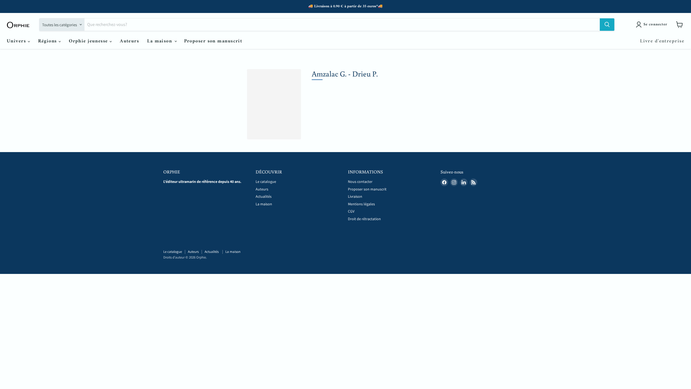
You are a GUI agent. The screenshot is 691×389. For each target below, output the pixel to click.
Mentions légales (361, 204)
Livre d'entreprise (662, 41)
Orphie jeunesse (89, 41)
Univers (17, 41)
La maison (160, 41)
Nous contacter (360, 181)
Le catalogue (266, 181)
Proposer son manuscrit (213, 41)
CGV (351, 211)
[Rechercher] (607, 24)
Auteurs (129, 41)
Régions (48, 41)
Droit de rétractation (364, 218)
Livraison (355, 196)
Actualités (264, 196)
